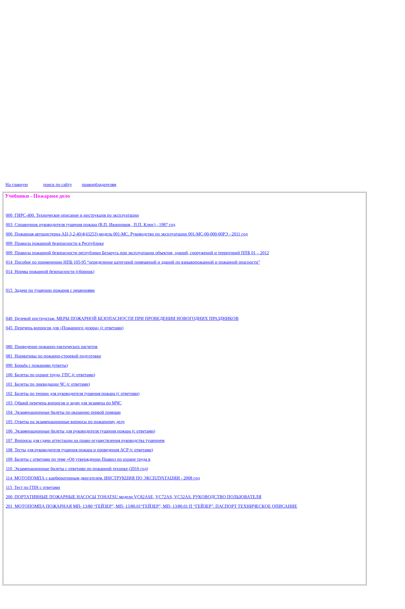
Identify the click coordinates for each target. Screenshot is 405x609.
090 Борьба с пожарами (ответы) (37, 365)
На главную (17, 184)
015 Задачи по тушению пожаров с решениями (50, 290)
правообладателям (99, 184)
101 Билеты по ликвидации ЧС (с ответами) (48, 384)
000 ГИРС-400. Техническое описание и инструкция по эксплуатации (72, 215)
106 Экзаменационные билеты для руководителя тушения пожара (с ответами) (80, 431)
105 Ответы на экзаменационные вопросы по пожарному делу (65, 421)
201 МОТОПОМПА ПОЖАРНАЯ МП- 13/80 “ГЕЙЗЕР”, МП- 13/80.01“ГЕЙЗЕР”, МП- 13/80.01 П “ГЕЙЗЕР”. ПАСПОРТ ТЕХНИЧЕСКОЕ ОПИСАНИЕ (151, 506)
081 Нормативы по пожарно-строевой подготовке (53, 356)
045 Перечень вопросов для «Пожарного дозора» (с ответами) (64, 327)
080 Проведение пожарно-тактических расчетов (52, 346)
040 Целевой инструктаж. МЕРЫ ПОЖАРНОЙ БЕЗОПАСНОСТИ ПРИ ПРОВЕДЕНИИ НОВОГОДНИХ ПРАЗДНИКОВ (122, 318)
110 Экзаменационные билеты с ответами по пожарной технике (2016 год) (77, 468)
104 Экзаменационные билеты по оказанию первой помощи (63, 412)
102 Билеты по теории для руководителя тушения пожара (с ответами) (72, 393)
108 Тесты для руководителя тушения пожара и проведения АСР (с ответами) (79, 450)
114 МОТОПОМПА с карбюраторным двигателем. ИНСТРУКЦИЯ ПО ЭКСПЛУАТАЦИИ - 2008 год (103, 478)
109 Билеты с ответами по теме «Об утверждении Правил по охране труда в (78, 459)
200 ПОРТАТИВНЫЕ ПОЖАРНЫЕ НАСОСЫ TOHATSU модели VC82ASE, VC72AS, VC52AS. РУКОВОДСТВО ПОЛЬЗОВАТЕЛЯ (133, 496)
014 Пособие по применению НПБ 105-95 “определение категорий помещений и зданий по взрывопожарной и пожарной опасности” (133, 262)
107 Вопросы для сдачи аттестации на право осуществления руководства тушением (85, 440)
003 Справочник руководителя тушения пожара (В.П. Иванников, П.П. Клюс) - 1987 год (90, 224)
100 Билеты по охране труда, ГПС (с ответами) (50, 374)
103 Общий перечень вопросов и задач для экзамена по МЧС (63, 403)
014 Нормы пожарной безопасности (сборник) (50, 271)
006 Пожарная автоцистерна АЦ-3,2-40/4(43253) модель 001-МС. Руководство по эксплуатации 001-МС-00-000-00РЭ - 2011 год (127, 234)
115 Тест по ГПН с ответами (33, 487)
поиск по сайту (57, 184)
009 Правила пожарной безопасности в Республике (55, 243)
